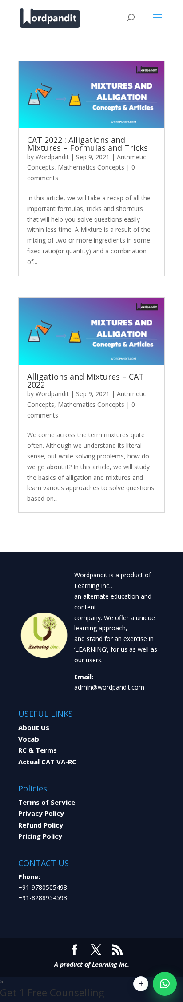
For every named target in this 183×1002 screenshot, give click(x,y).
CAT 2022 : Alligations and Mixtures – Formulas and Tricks (87, 143)
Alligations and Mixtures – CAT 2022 (85, 380)
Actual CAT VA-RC (47, 761)
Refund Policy (40, 824)
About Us (33, 727)
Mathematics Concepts (91, 167)
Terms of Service (46, 802)
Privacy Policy (41, 813)
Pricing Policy (40, 836)
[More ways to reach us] (140, 983)
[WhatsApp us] (165, 984)
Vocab (28, 738)
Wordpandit (52, 157)
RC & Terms (37, 750)
